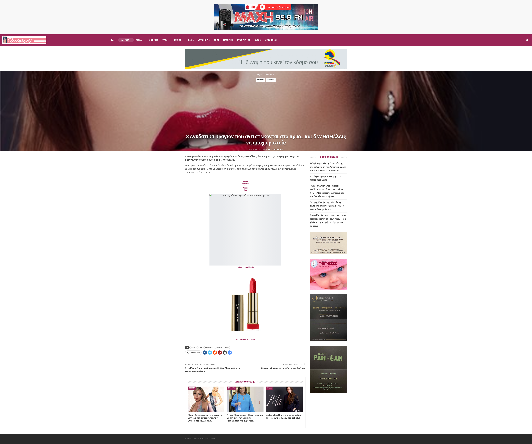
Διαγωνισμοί (271, 40)
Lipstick (194, 347)
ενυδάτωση (209, 347)
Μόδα (139, 40)
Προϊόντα (271, 80)
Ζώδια (191, 40)
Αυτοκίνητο (204, 40)
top (201, 347)
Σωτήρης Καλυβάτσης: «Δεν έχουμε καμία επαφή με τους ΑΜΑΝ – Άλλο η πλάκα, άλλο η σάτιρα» (327, 206)
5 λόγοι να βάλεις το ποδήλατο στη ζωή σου (283, 368)
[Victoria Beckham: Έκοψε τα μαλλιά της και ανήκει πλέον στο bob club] (284, 399)
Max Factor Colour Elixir (245, 339)
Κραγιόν (219, 347)
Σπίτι (216, 40)
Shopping (153, 40)
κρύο (227, 347)
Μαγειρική (228, 40)
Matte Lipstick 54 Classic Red (245, 186)
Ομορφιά (124, 40)
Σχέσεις (177, 40)
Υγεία (165, 40)
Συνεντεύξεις (243, 40)
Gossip (192, 388)
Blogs (258, 40)
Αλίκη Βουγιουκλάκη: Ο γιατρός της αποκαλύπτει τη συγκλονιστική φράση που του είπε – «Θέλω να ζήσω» (328, 167)
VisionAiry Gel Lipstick (245, 267)
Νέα (111, 40)
